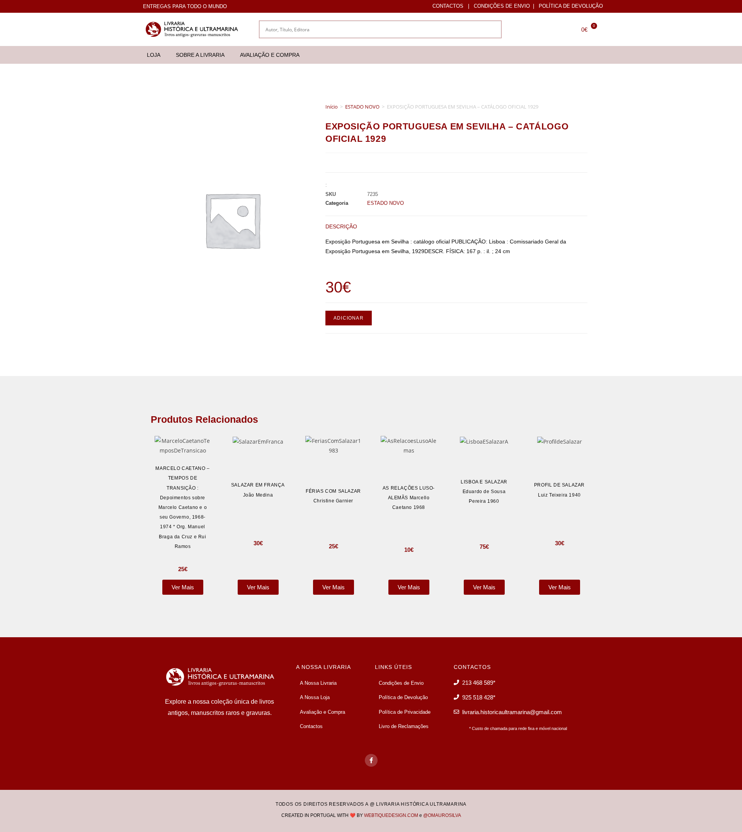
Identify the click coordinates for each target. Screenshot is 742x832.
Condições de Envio (502, 6)
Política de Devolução (571, 6)
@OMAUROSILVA (442, 815)
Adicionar (349, 318)
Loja (153, 55)
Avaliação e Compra (270, 55)
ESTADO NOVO (362, 106)
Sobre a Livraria (200, 55)
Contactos (447, 6)
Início (331, 106)
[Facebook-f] (371, 760)
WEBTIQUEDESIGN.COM (391, 815)
